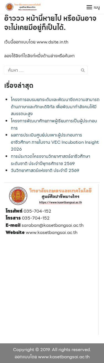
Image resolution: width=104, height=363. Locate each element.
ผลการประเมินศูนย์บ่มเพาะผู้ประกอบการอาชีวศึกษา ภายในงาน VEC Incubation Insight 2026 (55, 142)
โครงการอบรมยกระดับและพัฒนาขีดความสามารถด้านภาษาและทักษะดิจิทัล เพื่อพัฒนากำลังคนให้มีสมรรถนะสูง (55, 106)
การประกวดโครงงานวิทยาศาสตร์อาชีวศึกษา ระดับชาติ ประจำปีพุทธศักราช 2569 (50, 160)
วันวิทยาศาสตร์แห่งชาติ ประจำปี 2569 (45, 170)
